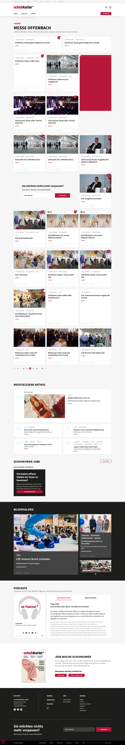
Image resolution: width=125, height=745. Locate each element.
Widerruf (77, 742)
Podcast (35, 1)
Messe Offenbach (30, 39)
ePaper (81, 699)
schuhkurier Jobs (29, 491)
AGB (84, 742)
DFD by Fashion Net (95, 535)
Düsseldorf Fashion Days (87, 538)
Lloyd (75, 427)
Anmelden (106, 13)
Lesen (16, 45)
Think (101, 444)
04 (23, 368)
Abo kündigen (67, 702)
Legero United (99, 441)
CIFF (18, 555)
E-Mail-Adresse (28, 195)
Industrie (24, 13)
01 (18, 368)
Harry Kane (32, 441)
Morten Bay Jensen (78, 444)
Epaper (28, 1)
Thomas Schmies (82, 427)
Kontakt (51, 742)
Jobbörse (82, 706)
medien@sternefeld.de (20, 706)
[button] (95, 573)
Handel (16, 13)
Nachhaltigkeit (42, 742)
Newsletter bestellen (19, 1)
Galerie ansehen (21, 566)
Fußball (26, 441)
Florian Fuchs (77, 441)
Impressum (68, 742)
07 (33, 368)
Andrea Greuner (85, 535)
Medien (82, 696)
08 (36, 368)
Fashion (33, 13)
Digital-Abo (61, 675)
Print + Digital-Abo (76, 675)
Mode (37, 58)
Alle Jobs (106, 461)
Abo (54, 1)
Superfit (96, 444)
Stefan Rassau (32, 427)
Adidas (70, 395)
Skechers (39, 441)
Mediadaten (48, 1)
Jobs (41, 1)
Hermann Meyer (85, 441)
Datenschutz (60, 742)
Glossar (82, 708)
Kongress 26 (61, 1)
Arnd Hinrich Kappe (20, 39)
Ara (25, 427)
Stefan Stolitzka (88, 444)
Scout (17, 235)
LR (48, 708)
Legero (92, 441)
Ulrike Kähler (97, 538)
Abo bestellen (67, 699)
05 (26, 368)
